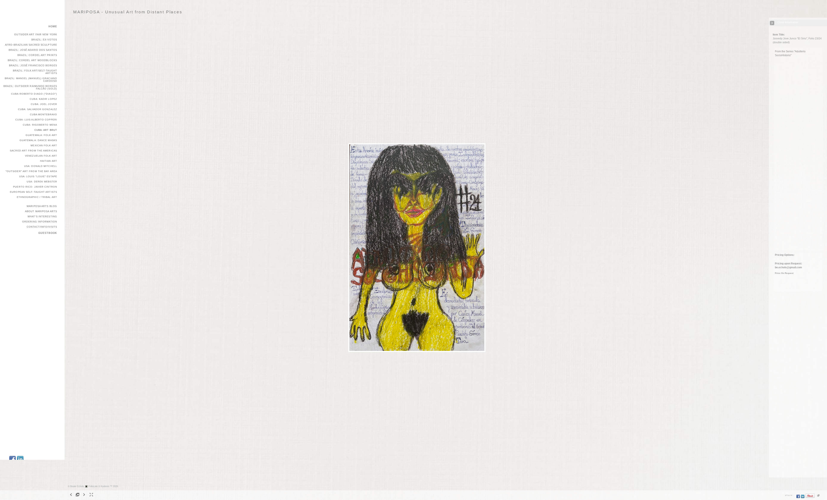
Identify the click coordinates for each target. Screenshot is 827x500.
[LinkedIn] (803, 497)
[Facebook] (798, 497)
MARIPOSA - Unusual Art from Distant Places (127, 12)
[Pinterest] (810, 497)
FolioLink (93, 486)
